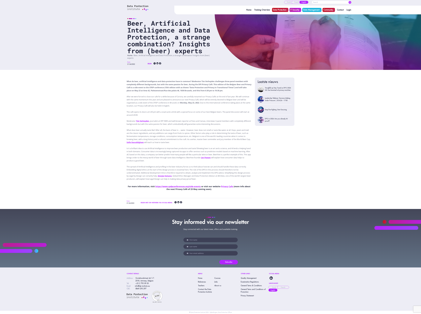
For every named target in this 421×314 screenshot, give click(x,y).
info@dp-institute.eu (142, 286)
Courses (217, 278)
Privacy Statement (247, 296)
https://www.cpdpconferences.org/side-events (178, 186)
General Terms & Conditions (251, 286)
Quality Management (249, 278)
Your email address (188, 253)
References (202, 282)
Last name (188, 246)
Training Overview (262, 10)
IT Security (294, 10)
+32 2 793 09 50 (142, 283)
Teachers (201, 286)
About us (217, 286)
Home (248, 10)
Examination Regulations (250, 282)
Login (349, 10)
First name (188, 240)
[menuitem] (289, 2)
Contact (340, 10)
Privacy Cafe (227, 186)
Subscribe (228, 262)
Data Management (311, 10)
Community (328, 10)
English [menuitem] (273, 290)
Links (216, 282)
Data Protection (279, 10)
